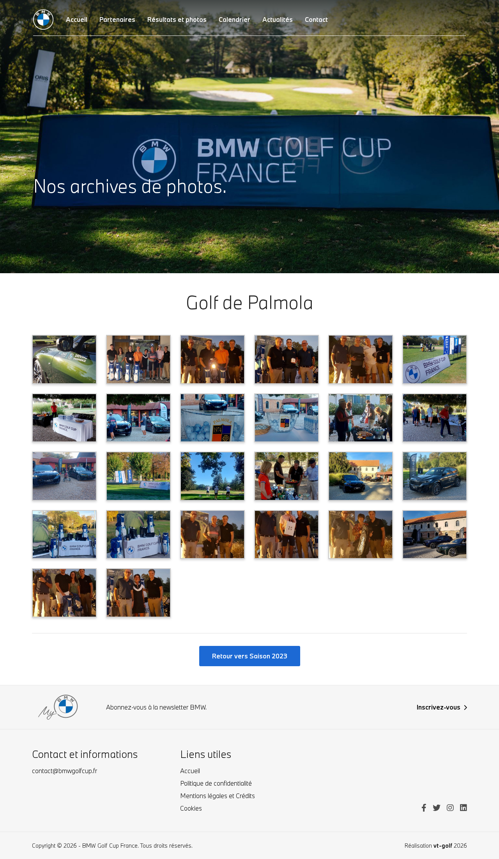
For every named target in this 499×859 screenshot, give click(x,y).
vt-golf (443, 845)
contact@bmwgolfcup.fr (64, 771)
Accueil (190, 771)
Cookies (191, 808)
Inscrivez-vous (438, 707)
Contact (316, 19)
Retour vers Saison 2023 (249, 656)
